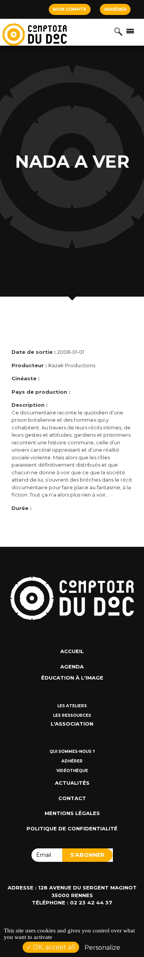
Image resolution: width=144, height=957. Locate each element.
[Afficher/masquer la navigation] (130, 31)
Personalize (102, 947)
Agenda (72, 666)
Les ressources (72, 715)
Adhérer (115, 9)
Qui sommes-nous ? (72, 751)
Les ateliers (72, 705)
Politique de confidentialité (72, 828)
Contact (72, 798)
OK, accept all (53, 947)
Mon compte (69, 9)
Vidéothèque (72, 770)
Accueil (72, 651)
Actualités (72, 783)
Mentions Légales (72, 813)
